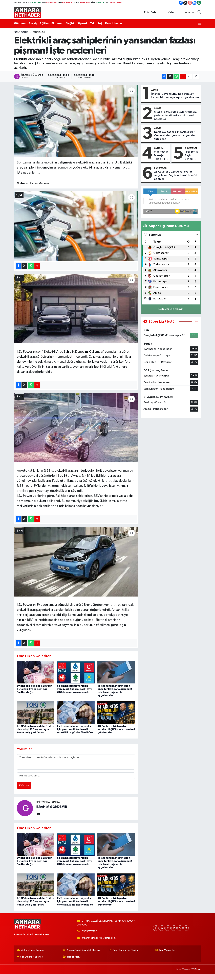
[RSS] (186, 928)
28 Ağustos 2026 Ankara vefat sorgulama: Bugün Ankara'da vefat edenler (175, 175)
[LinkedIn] (174, 928)
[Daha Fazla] (183, 76)
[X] (162, 928)
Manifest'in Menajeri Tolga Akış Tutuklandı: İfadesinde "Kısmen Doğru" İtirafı (161, 155)
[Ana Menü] (199, 23)
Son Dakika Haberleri (31, 957)
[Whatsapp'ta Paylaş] (176, 76)
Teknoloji (96, 23)
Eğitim (44, 23)
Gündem (20, 23)
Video (171, 12)
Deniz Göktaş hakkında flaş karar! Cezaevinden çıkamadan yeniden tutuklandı (175, 136)
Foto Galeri (151, 12)
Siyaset (82, 23)
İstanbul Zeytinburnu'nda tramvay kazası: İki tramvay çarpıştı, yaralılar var (175, 95)
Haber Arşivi (73, 957)
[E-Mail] (38, 814)
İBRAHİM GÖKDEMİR (51, 807)
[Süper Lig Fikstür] (196, 321)
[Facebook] (156, 928)
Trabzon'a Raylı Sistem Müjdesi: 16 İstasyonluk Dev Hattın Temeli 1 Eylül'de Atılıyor (192, 155)
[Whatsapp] (180, 928)
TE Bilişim (196, 969)
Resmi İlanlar (113, 23)
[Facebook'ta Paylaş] (164, 76)
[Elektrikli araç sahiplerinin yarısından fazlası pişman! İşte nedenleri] (76, 121)
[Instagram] (168, 928)
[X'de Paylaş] (170, 76)
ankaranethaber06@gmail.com (99, 938)
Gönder (24, 785)
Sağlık (70, 23)
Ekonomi (57, 23)
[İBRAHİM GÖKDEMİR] (25, 808)
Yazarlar (190, 12)
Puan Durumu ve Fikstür (125, 950)
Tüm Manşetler (167, 950)
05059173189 (89, 931)
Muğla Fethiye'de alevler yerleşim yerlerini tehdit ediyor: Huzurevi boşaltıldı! (175, 116)
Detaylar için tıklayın (170, 309)
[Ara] (199, 12)
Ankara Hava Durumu (32, 950)
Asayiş (32, 23)
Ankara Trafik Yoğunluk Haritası (83, 950)
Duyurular (191, 148)
